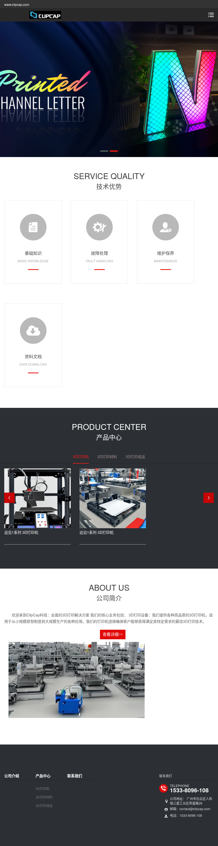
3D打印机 (42, 788)
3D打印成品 (44, 805)
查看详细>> (113, 634)
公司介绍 (11, 775)
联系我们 (74, 775)
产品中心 (43, 775)
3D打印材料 (44, 797)
